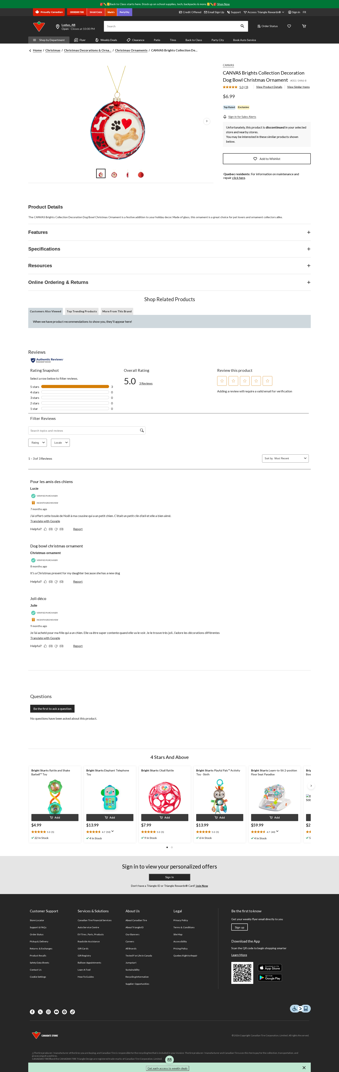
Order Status (270, 26)
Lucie (34, 488)
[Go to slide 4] (141, 173)
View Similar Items (298, 86)
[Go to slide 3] (127, 173)
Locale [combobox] (58, 442)
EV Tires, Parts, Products (91, 934)
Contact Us (35, 969)
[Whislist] (289, 26)
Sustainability (132, 969)
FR (304, 12)
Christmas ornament (45, 553)
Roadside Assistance (89, 941)
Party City (217, 40)
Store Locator (37, 920)
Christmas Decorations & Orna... (87, 50)
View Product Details (269, 86)
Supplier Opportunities (137, 983)
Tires (173, 40)
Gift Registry (84, 955)
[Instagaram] (48, 1011)
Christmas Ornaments (131, 50)
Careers (130, 941)
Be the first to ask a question (52, 708)
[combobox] (288, 458)
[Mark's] (111, 12)
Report (78, 529)
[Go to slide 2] (114, 173)
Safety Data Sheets (39, 962)
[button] (242, 26)
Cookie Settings (38, 976)
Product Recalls (38, 955)
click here (238, 178)
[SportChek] (96, 12)
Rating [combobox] (35, 442)
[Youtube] (56, 1011)
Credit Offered (192, 12)
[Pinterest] (64, 1011)
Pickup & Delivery (39, 941)
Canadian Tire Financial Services (95, 920)
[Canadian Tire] (77, 12)
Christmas (52, 50)
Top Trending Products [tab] (82, 311)
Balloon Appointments (89, 962)
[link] (237, 87)
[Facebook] (32, 1011)
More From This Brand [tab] (117, 311)
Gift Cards (83, 948)
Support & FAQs (38, 927)
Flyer (83, 40)
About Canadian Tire (136, 920)
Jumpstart (131, 962)
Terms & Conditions (184, 927)
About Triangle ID (134, 927)
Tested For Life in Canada (139, 955)
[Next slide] (311, 785)
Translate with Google (45, 521)
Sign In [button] (169, 877)
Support (236, 12)
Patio (157, 40)
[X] (40, 1011)
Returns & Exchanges (41, 948)
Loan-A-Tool (84, 969)
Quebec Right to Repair (185, 955)
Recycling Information (137, 976)
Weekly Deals (108, 40)
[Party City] (124, 12)
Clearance (138, 40)
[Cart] (304, 26)
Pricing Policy (180, 948)
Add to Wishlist (270, 158)
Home (37, 50)
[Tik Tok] (72, 1011)
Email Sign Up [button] (216, 12)
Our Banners (132, 934)
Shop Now (223, 4)
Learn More (239, 955)
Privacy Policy (180, 920)
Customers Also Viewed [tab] (45, 311)
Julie (33, 605)
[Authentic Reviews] (47, 360)
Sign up (239, 927)
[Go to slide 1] (101, 173)
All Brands (131, 948)
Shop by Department (52, 40)
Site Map (177, 934)
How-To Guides (86, 976)
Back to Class (194, 40)
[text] (54, 832)
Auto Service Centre (88, 927)
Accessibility (180, 941)
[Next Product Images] (206, 121)
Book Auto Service (244, 40)
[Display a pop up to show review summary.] (113, 832)
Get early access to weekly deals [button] (168, 1068)
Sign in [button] (296, 12)
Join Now (201, 885)
